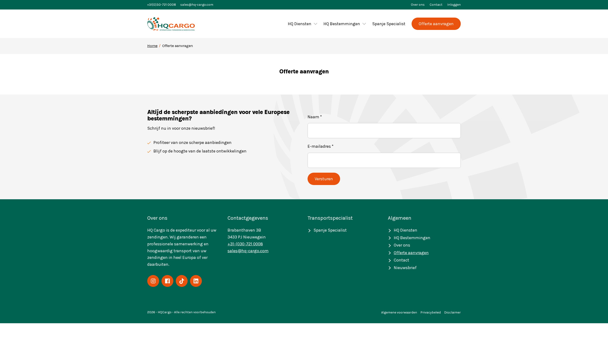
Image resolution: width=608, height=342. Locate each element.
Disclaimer (452, 312)
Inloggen (454, 5)
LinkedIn (196, 281)
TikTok (182, 281)
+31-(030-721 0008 (245, 244)
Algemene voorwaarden (399, 312)
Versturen (324, 178)
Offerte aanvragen (436, 23)
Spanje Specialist (388, 23)
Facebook (167, 281)
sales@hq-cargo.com (196, 5)
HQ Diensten (299, 23)
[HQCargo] (171, 24)
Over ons (418, 5)
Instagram (153, 281)
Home (152, 45)
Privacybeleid (430, 312)
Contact (436, 5)
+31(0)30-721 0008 (161, 5)
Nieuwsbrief (405, 267)
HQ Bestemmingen (341, 23)
